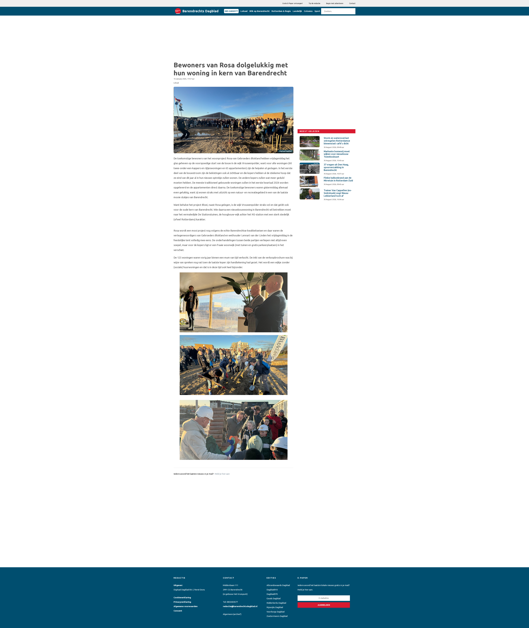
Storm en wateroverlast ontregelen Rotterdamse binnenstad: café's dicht (337, 141)
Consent (178, 611)
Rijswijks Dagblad (275, 607)
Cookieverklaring (182, 597)
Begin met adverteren (334, 3)
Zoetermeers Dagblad (277, 616)
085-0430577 (231, 11)
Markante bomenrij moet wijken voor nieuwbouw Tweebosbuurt (337, 154)
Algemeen (228, 614)
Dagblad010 (272, 589)
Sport (317, 11)
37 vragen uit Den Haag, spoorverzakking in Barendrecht (336, 167)
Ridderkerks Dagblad (276, 603)
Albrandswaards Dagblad (278, 585)
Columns (308, 11)
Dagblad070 (272, 594)
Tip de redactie (314, 3)
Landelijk (297, 11)
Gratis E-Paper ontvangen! (292, 3)
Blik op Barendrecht (259, 11)
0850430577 (232, 602)
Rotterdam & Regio (281, 11)
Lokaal (244, 11)
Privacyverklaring (182, 602)
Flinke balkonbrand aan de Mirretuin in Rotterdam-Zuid (338, 179)
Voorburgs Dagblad (275, 612)
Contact (352, 3)
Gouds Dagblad (273, 598)
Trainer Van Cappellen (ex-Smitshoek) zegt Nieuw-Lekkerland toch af (338, 193)
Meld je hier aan (222, 474)
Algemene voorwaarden (186, 606)
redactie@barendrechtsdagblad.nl (240, 606)
